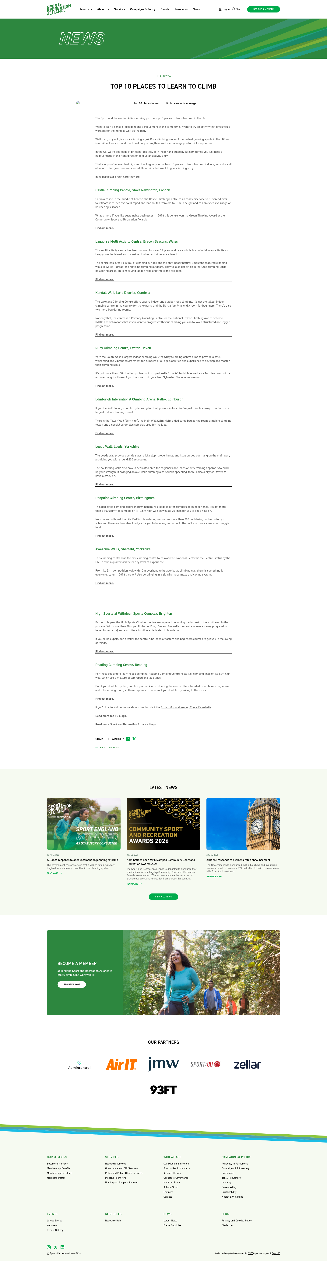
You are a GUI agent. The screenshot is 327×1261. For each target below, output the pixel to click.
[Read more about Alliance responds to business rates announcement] (243, 824)
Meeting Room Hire (115, 1178)
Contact (168, 1197)
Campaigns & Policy (142, 9)
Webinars (52, 1225)
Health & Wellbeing (232, 1197)
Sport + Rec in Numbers (177, 1168)
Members (86, 9)
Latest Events (54, 1220)
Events (165, 9)
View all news (163, 896)
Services (119, 9)
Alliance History (172, 1173)
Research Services (115, 1163)
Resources (181, 9)
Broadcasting (229, 1187)
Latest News (170, 1220)
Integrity (226, 1182)
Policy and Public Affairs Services (123, 1173)
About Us (103, 9)
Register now (72, 984)
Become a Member (57, 1163)
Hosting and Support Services (121, 1182)
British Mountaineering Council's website (186, 707)
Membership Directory (59, 1173)
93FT (250, 1253)
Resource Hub (113, 1220)
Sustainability (229, 1192)
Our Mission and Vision (176, 1163)
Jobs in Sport (171, 1187)
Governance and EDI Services (121, 1168)
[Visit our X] (56, 1247)
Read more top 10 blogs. (111, 716)
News (196, 9)
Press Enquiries (172, 1225)
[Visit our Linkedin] (62, 1247)
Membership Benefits (58, 1168)
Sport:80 (276, 1253)
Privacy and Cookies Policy (237, 1220)
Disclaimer (228, 1225)
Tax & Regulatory (231, 1178)
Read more (53, 873)
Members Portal (56, 1178)
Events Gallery (55, 1230)
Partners (168, 1192)
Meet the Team (172, 1182)
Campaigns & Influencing (235, 1168)
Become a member (263, 9)
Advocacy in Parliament (235, 1163)
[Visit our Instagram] (49, 1247)
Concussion (228, 1173)
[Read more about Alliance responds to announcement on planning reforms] (84, 824)
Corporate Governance (176, 1178)
